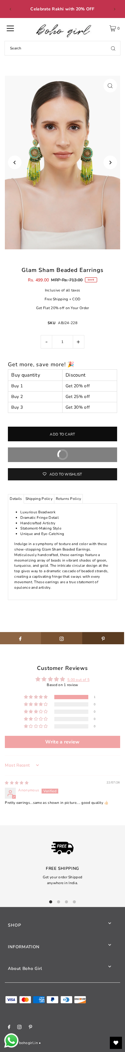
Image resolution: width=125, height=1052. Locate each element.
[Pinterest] (30, 1028)
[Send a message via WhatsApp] (11, 1040)
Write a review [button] (62, 742)
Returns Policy (68, 498)
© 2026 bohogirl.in (21, 1042)
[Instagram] (19, 1028)
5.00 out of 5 (78, 679)
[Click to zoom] (110, 85)
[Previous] (11, 9)
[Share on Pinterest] (103, 638)
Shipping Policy (38, 498)
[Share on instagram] (62, 638)
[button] (36, 697)
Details (16, 498)
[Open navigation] (10, 28)
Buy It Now (84, 457)
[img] (17, 782)
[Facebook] (9, 1028)
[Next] (114, 9)
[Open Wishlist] (116, 1043)
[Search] (113, 48)
